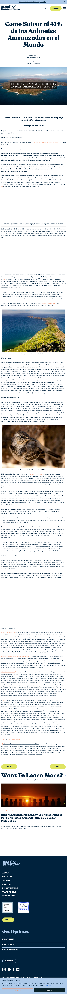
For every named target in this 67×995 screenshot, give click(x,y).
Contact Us (8, 896)
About (5, 873)
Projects (7, 877)
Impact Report (10, 888)
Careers (6, 884)
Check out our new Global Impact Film (32, 2)
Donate (55, 8)
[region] (33, 986)
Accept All (49, 990)
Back (9, 766)
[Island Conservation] (10, 8)
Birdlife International (37, 474)
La (2, 186)
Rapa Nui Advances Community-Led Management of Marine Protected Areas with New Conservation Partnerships (31, 818)
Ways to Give (9, 892)
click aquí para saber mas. (54, 224)
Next (58, 766)
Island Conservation (48, 303)
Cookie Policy (48, 985)
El (41, 511)
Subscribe (9, 961)
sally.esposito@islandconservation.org (46, 142)
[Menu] (64, 8)
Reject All (17, 990)
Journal (7, 880)
